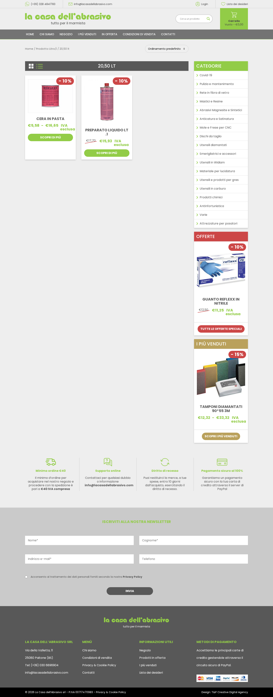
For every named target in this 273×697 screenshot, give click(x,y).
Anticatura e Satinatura (217, 119)
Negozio (66, 34)
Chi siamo (47, 34)
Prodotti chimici (211, 197)
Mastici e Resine (211, 101)
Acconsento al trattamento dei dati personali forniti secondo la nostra (86, 577)
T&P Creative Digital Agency (230, 692)
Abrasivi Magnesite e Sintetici (221, 110)
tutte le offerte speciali (221, 329)
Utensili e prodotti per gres (219, 180)
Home (30, 34)
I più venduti (87, 34)
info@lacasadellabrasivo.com (46, 672)
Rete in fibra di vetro (214, 93)
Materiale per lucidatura (217, 171)
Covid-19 (206, 75)
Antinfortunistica (212, 206)
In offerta (109, 34)
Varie (203, 215)
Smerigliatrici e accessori (218, 154)
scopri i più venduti (221, 436)
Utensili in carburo (213, 188)
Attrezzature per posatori (218, 223)
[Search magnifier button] (208, 18)
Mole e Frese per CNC (215, 127)
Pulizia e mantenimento (217, 84)
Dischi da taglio (211, 136)
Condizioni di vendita (139, 34)
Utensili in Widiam (212, 162)
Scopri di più (50, 137)
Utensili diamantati (213, 145)
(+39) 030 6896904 (44, 665)
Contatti (168, 34)
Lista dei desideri (151, 672)
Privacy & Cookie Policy (99, 665)
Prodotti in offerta (152, 658)
